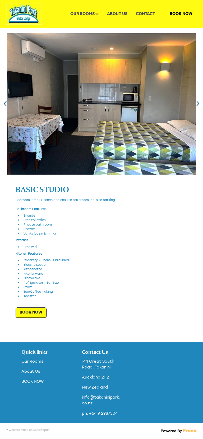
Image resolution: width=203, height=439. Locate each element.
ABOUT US (117, 14)
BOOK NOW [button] (31, 312)
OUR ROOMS (82, 14)
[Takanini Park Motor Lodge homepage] (25, 14)
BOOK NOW (181, 14)
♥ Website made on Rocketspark (28, 430)
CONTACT (145, 14)
